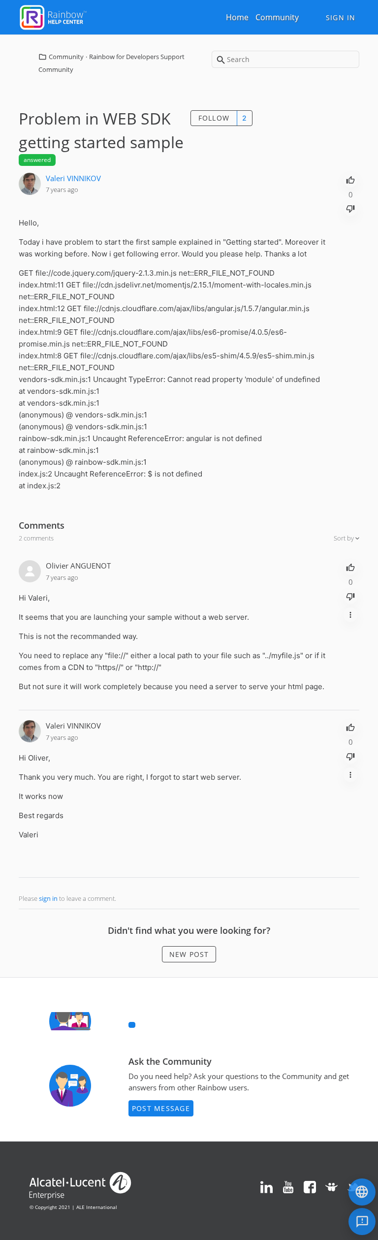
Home (237, 17)
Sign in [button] (341, 17)
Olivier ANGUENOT (78, 566)
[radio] (350, 179)
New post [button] (189, 954)
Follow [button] (214, 118)
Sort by (344, 538)
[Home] (53, 16)
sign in (48, 898)
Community (277, 17)
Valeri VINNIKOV (73, 178)
